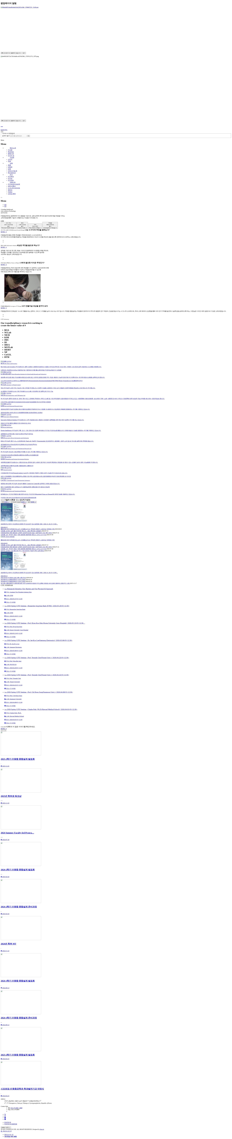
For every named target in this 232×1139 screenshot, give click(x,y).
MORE (3, 232)
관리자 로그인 (7, 1131)
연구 (11, 174)
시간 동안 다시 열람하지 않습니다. (11, 53)
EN (5, 206)
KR (5, 205)
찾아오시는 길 (8, 1134)
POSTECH (7, 1122)
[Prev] (2, 730)
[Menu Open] (1, 197)
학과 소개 (13, 148)
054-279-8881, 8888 (16, 1108)
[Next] (5, 730)
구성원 (12, 157)
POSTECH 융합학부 (10, 1124)
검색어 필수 (6, 136)
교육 (11, 163)
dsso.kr (42, 1129)
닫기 (24, 53)
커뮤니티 (13, 182)
